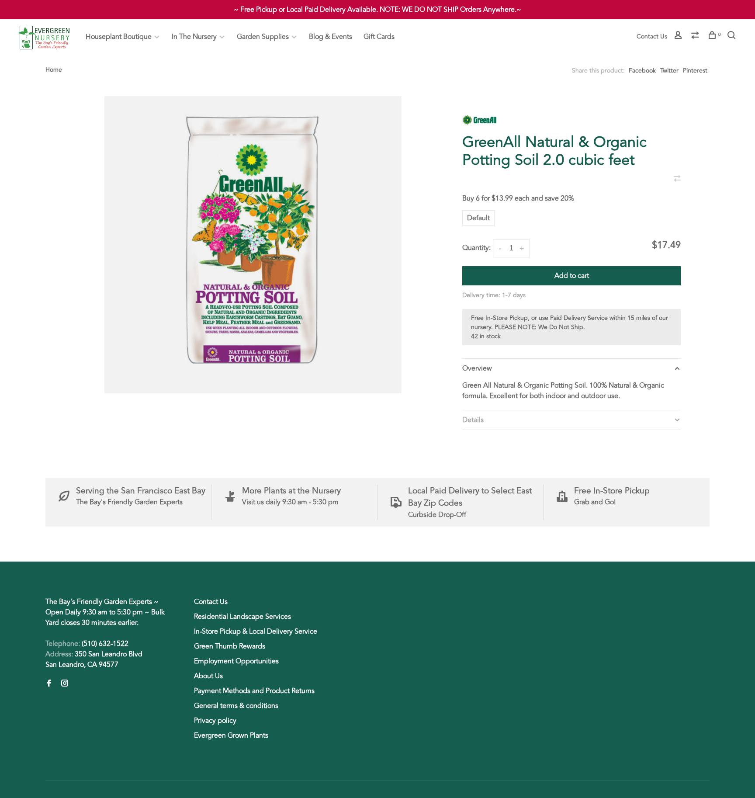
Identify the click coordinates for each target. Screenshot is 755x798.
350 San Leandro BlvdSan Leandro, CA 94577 (93, 659)
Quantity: (476, 248)
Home (53, 69)
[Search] (732, 36)
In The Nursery (194, 36)
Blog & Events (330, 36)
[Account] (679, 36)
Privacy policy (215, 720)
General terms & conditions (236, 706)
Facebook (642, 70)
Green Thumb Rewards (229, 646)
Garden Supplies (263, 36)
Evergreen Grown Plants (231, 735)
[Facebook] (48, 684)
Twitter (669, 70)
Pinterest (695, 70)
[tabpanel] (253, 244)
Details (473, 420)
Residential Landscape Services (242, 616)
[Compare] (696, 36)
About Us (208, 676)
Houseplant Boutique (119, 36)
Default (478, 218)
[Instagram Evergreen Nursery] (64, 684)
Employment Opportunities (236, 661)
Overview (477, 368)
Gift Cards (379, 36)
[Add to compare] (677, 179)
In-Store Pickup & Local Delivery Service (255, 631)
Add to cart (571, 276)
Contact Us (652, 36)
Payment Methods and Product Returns (254, 691)
